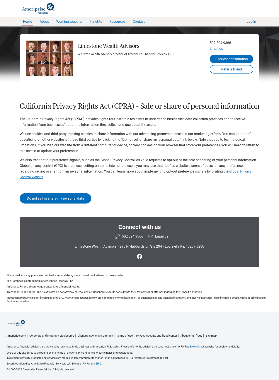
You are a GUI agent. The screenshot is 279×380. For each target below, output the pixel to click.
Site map (211, 335)
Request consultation (231, 59)
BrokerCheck (197, 346)
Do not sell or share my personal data (55, 198)
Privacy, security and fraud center (156, 335)
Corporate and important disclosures (51, 335)
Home (27, 21)
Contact (139, 21)
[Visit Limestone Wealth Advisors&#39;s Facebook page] (139, 256)
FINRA (86, 363)
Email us (216, 48)
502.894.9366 (220, 43)
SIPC (98, 363)
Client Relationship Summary (95, 335)
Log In (251, 21)
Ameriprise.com (16, 335)
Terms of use (124, 335)
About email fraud (191, 335)
